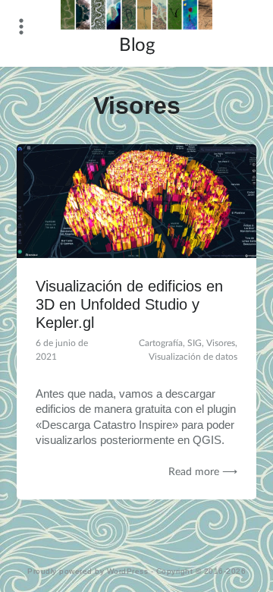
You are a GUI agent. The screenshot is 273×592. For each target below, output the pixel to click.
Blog (136, 45)
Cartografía (161, 343)
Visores (220, 343)
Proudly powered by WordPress (87, 571)
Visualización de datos (193, 356)
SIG (194, 343)
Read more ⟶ (202, 472)
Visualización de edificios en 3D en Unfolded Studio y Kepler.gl (129, 304)
